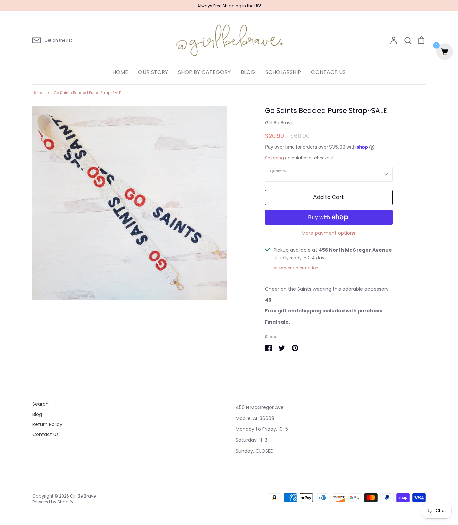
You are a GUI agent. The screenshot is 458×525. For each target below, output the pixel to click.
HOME (120, 72)
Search (40, 404)
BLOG (248, 72)
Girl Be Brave (279, 122)
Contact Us (45, 434)
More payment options (328, 233)
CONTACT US (328, 72)
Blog (37, 414)
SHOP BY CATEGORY (204, 72)
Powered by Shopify (52, 502)
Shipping (274, 158)
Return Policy (47, 424)
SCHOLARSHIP (283, 72)
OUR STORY (153, 72)
